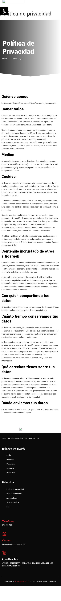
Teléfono (8, 521)
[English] (3, 478)
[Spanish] (6, 478)
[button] (4, 11)
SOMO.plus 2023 (22, 581)
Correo (6, 540)
